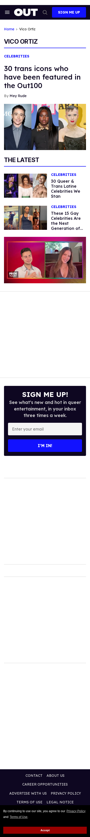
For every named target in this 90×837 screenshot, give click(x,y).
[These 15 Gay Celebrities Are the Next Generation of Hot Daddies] (25, 217)
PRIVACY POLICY (66, 793)
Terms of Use (19, 817)
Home (9, 29)
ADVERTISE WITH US (28, 793)
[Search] (45, 12)
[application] (45, 260)
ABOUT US (55, 775)
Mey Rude (18, 96)
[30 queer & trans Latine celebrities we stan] (25, 185)
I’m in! (45, 445)
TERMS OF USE (29, 802)
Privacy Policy (76, 811)
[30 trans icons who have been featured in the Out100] (45, 126)
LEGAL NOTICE (60, 802)
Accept (45, 830)
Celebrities (16, 56)
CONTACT (34, 775)
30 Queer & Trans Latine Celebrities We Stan (65, 189)
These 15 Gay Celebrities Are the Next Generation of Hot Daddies (66, 223)
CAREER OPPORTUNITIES (45, 784)
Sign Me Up (69, 12)
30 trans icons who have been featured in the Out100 (42, 77)
